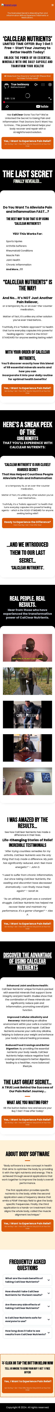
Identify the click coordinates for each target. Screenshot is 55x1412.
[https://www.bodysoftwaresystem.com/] (9, 5)
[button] (53, 5)
